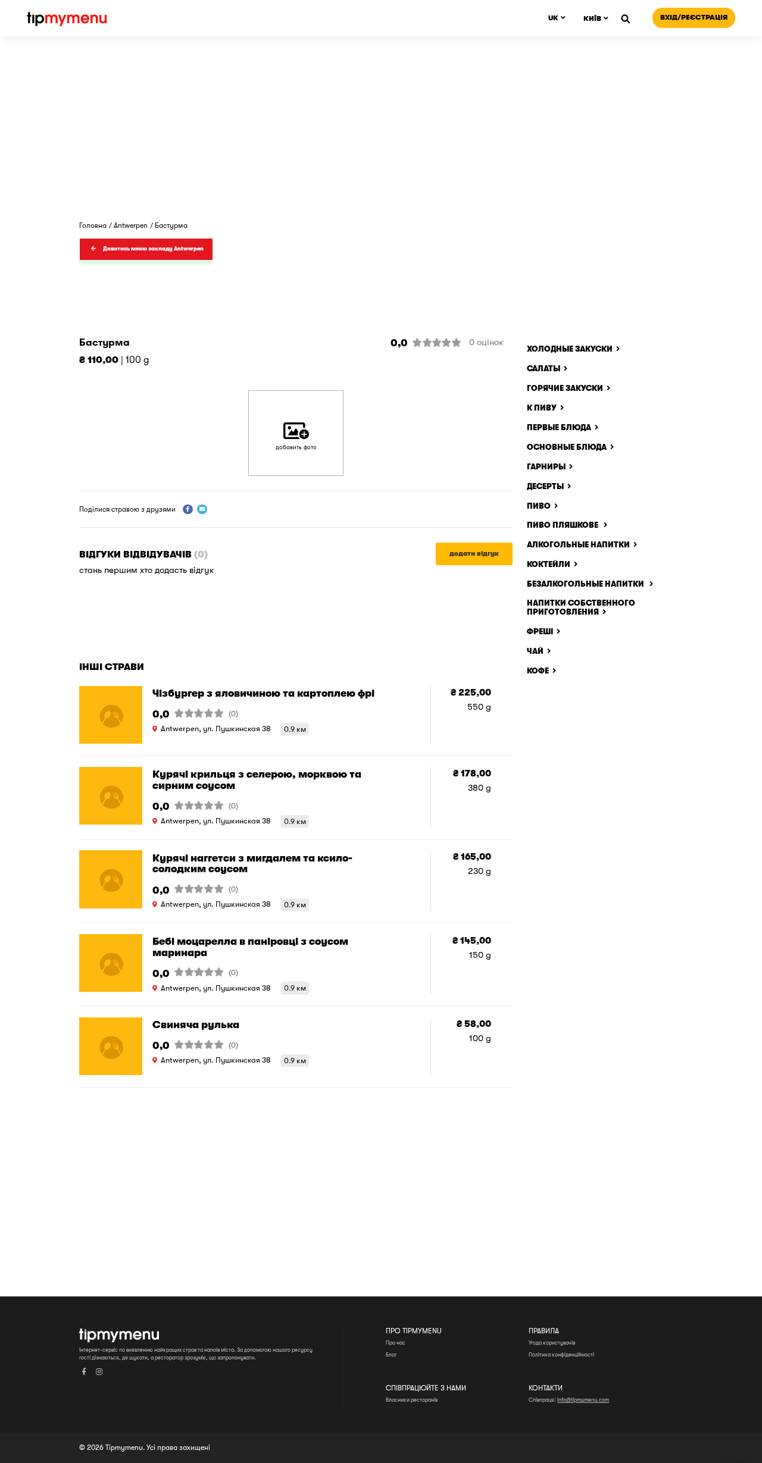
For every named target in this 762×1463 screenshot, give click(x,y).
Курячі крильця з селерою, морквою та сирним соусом (256, 779)
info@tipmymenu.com (583, 1400)
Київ (592, 18)
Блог (391, 1355)
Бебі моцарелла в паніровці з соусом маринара (250, 946)
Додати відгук (474, 553)
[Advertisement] (381, 297)
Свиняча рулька (195, 1024)
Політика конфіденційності (561, 1355)
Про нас (395, 1343)
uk (553, 18)
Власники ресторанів (412, 1400)
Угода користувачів (552, 1343)
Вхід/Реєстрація (693, 17)
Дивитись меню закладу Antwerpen (153, 249)
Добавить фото (296, 447)
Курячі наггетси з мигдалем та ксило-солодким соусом (252, 863)
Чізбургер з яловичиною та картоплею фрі (263, 693)
